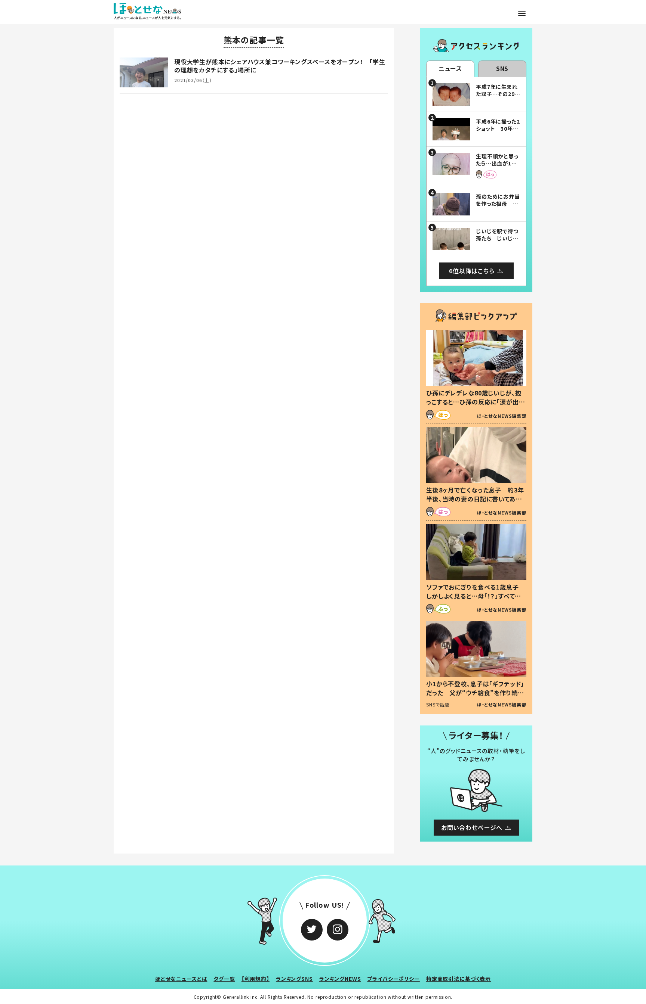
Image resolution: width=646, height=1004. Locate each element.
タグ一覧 (224, 978)
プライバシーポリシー (393, 978)
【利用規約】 (256, 978)
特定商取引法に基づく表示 (458, 978)
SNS (502, 68)
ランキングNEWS (340, 978)
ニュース (450, 68)
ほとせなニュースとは (181, 978)
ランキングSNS (294, 978)
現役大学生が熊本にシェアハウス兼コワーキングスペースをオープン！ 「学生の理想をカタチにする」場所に (279, 65)
